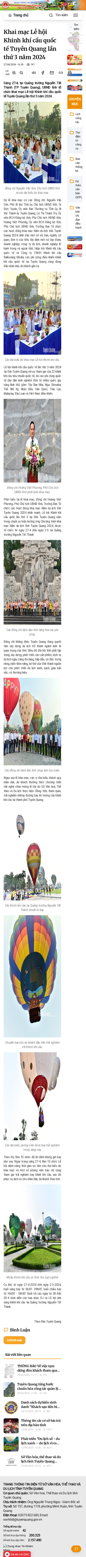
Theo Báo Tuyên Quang (47, 1321)
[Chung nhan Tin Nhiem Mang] (43, 1548)
